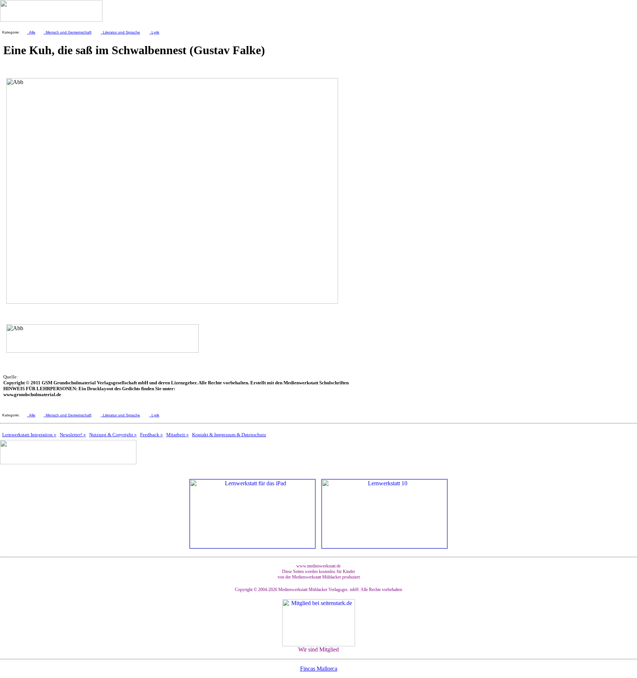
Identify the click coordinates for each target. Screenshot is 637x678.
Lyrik (154, 32)
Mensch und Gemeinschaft (67, 32)
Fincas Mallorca (318, 668)
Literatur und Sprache (120, 32)
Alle (31, 32)
